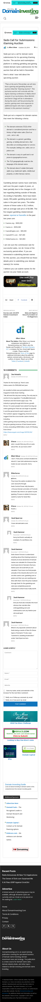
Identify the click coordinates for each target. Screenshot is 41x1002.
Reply (5, 435)
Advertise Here (12, 803)
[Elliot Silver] (5, 47)
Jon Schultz (16, 374)
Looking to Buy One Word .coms (20, 740)
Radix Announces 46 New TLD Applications (19, 875)
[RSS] (8, 926)
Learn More (17, 899)
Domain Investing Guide (15, 784)
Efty (10, 759)
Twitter (13, 361)
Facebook (20, 361)
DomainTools (11, 807)
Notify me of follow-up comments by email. (19, 697)
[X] (13, 926)
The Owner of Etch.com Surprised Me (17, 879)
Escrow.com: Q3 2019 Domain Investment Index (11, 315)
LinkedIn (27, 361)
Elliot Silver (13, 47)
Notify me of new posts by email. (16, 700)
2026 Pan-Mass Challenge (20, 723)
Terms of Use (25, 353)
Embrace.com (11, 833)
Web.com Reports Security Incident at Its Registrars (30, 315)
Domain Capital (12, 823)
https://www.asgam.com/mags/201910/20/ (17, 432)
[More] (32, 300)
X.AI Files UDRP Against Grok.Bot (15, 882)
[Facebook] (4, 926)
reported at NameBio (18, 215)
